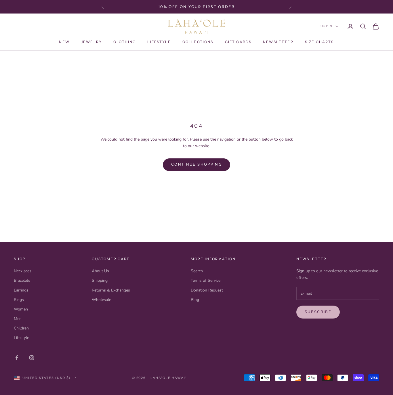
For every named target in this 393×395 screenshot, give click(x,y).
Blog (195, 299)
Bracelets (22, 280)
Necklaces (22, 271)
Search (197, 271)
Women (21, 309)
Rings (19, 299)
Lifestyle (159, 42)
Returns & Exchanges (111, 290)
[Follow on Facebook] (17, 358)
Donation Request (207, 290)
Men (18, 318)
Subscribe (318, 312)
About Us (100, 271)
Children (21, 328)
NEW (64, 42)
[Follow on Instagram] (32, 358)
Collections (197, 42)
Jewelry (91, 42)
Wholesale (101, 299)
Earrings (21, 290)
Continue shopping (196, 164)
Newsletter (278, 42)
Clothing (124, 42)
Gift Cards (238, 42)
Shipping (100, 280)
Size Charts (319, 42)
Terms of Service (205, 280)
